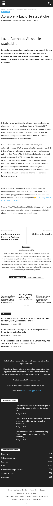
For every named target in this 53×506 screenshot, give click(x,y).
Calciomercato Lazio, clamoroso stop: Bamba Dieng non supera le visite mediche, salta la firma (43, 297)
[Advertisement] (26, 93)
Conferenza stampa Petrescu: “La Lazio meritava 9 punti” (10, 237)
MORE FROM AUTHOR (35, 277)
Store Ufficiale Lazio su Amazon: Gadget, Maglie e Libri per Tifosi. (26, 495)
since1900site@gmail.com (30, 378)
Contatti (42, 488)
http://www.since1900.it (26, 250)
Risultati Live (37, 498)
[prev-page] (25, 304)
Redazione (7, 20)
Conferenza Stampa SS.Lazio (12, 468)
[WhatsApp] (21, 27)
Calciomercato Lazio (8, 456)
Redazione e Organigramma (21, 498)
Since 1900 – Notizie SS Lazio (26, 491)
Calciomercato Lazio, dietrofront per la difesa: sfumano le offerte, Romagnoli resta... (33, 406)
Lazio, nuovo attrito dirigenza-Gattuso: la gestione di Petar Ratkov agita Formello (26, 296)
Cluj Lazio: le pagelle (42, 234)
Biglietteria (5, 476)
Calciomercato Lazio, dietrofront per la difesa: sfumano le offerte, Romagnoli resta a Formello (8, 294)
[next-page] (28, 304)
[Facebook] (3, 27)
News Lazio (10, 9)
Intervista (4, 460)
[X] (9, 27)
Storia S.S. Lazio (7, 472)
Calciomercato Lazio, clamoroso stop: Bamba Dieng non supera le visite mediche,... (32, 432)
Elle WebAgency (39, 384)
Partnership (33, 488)
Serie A (4, 464)
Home (3, 9)
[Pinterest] (15, 27)
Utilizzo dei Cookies (20, 488)
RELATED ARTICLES (17, 277)
